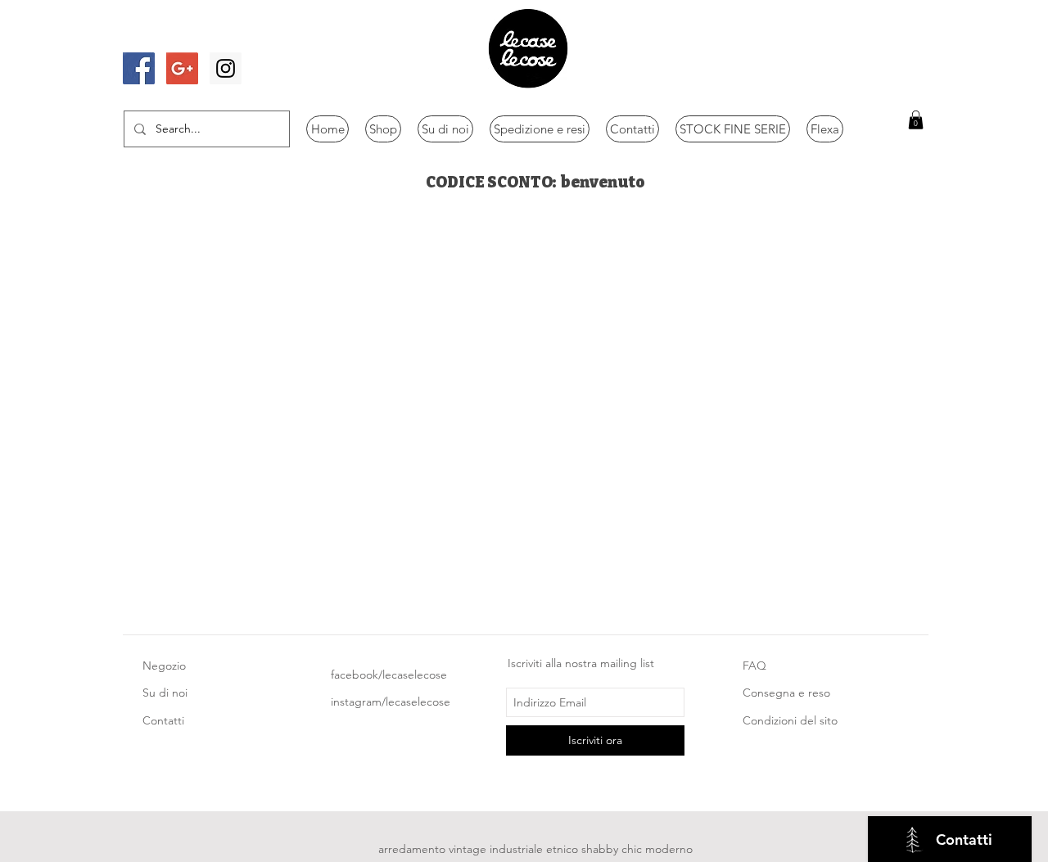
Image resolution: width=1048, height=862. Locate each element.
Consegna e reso (786, 692)
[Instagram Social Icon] (226, 68)
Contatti (163, 720)
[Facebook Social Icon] (139, 68)
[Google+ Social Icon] (182, 68)
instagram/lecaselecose (390, 701)
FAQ (754, 665)
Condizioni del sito (790, 720)
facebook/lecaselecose (389, 674)
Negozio (164, 665)
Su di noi (164, 692)
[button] (916, 120)
